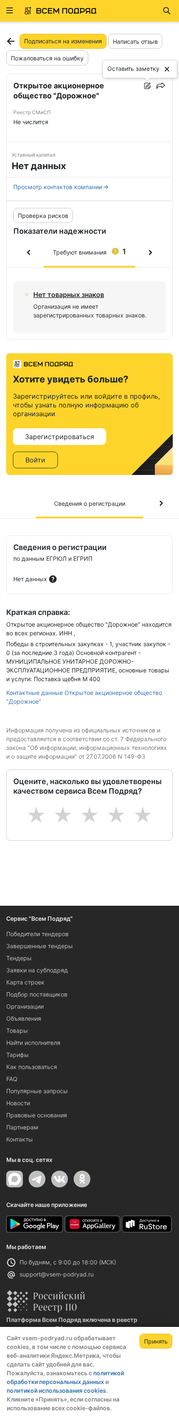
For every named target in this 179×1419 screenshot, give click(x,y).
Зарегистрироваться (59, 436)
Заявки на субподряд (37, 970)
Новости (18, 1103)
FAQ (11, 1078)
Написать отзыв (135, 41)
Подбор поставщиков (36, 994)
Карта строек (25, 982)
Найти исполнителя (33, 1042)
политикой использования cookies (56, 1390)
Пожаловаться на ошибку (47, 58)
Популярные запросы (37, 1090)
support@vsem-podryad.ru (57, 1274)
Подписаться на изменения (63, 41)
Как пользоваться (31, 1066)
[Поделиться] (161, 86)
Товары (17, 1030)
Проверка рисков (43, 215)
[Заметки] (147, 86)
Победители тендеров (37, 933)
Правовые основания (36, 1115)
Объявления (23, 1018)
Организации (25, 1006)
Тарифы (17, 1054)
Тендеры (19, 958)
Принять (156, 1341)
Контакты (19, 1139)
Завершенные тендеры (39, 945)
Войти (35, 460)
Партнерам (22, 1127)
